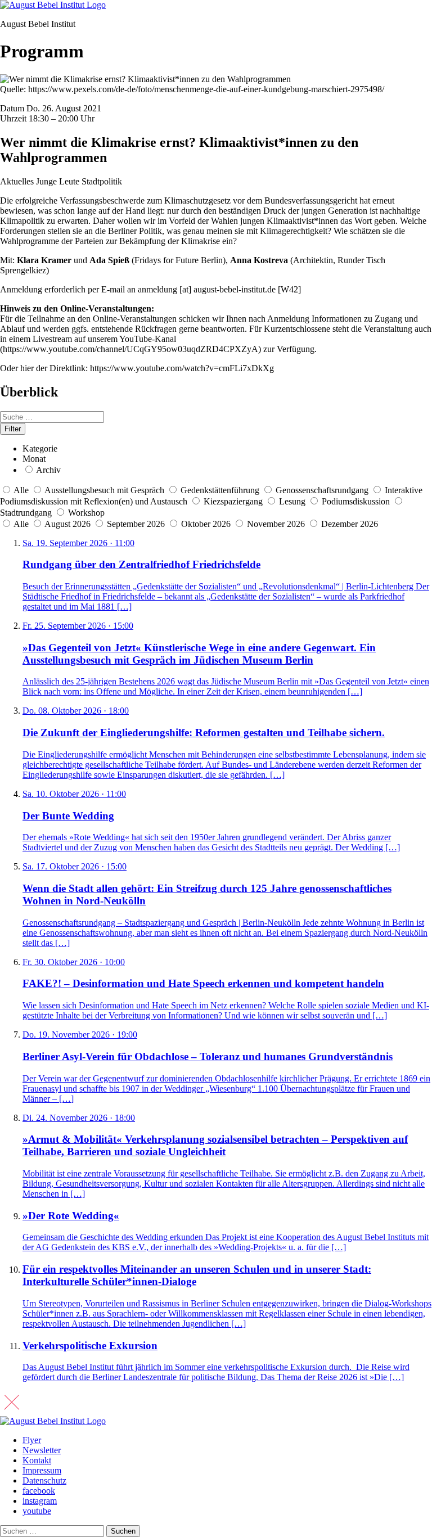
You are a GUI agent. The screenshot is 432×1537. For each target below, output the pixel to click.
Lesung (292, 501)
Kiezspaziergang (233, 501)
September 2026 (137, 524)
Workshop (86, 512)
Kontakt (36, 1460)
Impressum (41, 1470)
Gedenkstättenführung (220, 490)
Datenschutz (44, 1480)
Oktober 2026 (207, 524)
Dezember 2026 (349, 524)
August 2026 (68, 524)
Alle (21, 490)
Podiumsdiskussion (356, 501)
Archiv (48, 470)
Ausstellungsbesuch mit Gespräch (104, 490)
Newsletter (41, 1450)
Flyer (31, 1440)
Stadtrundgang (26, 512)
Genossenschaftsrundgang (322, 490)
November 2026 (277, 524)
